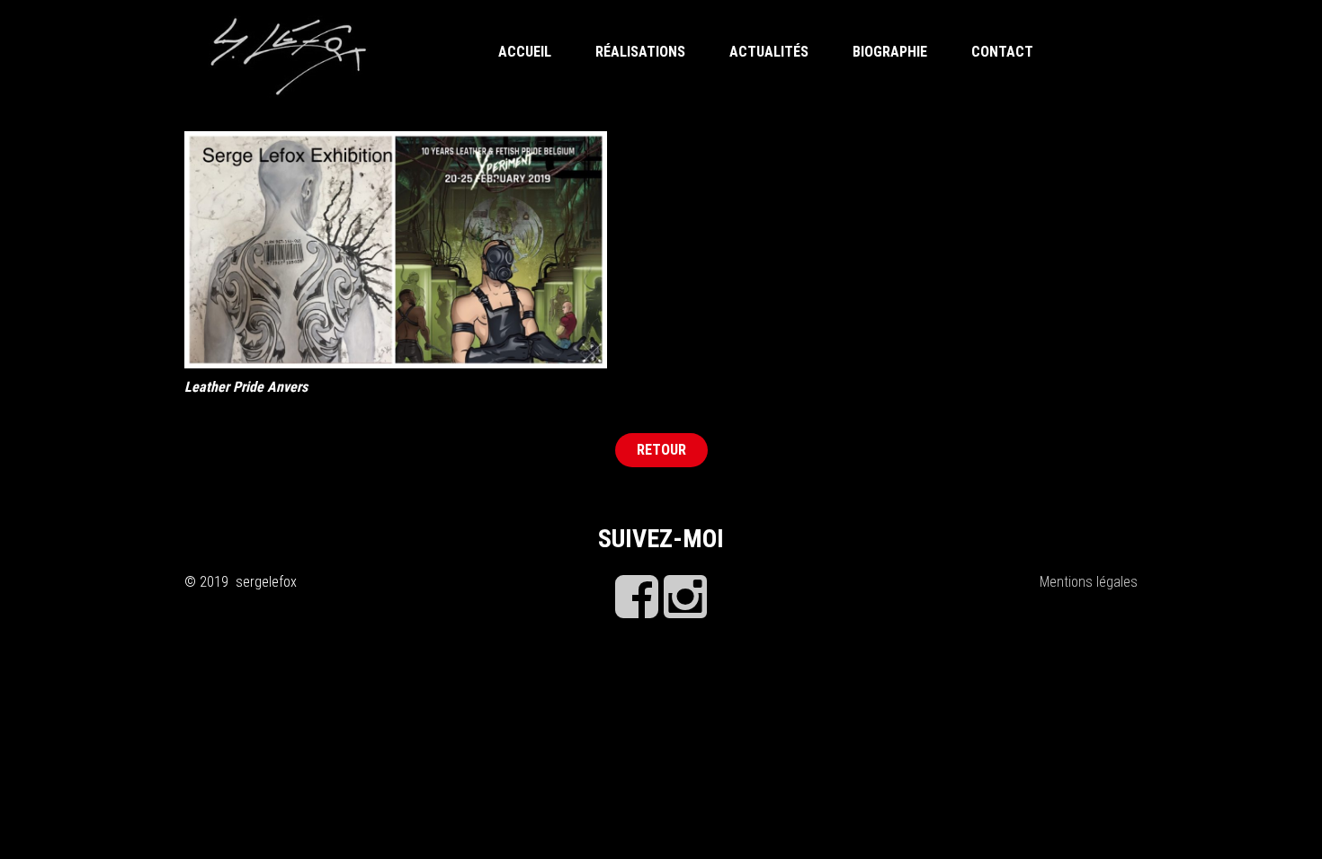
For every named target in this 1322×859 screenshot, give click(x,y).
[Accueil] (289, 54)
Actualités (768, 51)
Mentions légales (1089, 581)
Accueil (524, 51)
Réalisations (640, 51)
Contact (1002, 51)
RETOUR (661, 449)
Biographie (890, 51)
